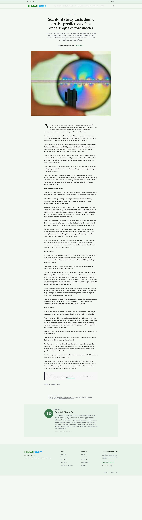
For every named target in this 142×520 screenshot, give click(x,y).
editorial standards (62, 398)
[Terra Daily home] (36, 6)
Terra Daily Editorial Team (67, 45)
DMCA (116, 472)
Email (58, 384)
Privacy (106, 472)
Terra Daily (58, 5)
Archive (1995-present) (67, 465)
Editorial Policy (85, 459)
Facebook (53, 384)
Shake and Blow (69, 5)
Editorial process (79, 45)
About (102, 5)
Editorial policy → (70, 377)
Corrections (84, 462)
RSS (111, 465)
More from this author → (63, 431)
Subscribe (111, 1)
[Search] (113, 6)
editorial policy (62, 428)
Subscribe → (108, 462)
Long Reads (88, 5)
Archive (95, 5)
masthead (71, 398)
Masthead (84, 457)
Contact (83, 465)
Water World (79, 5)
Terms (112, 472)
